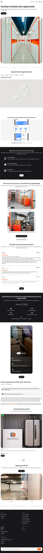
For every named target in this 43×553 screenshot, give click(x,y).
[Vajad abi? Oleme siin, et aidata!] (34, 2)
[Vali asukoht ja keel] (36, 2)
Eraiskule (2, 518)
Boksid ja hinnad (4, 514)
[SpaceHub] (1, 1)
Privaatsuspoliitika (4, 531)
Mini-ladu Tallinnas (25, 514)
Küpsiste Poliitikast (19, 549)
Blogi (2, 529)
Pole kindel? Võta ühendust (21, 239)
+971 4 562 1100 (3, 537)
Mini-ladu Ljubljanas (26, 521)
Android (23, 529)
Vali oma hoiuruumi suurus (21, 236)
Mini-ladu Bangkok (25, 518)
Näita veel (21, 376)
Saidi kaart (3, 533)
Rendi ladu (3, 13)
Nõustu (39, 549)
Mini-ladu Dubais (25, 516)
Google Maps (39, 252)
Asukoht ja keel (25, 523)
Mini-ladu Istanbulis (26, 519)
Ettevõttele (3, 516)
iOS (23, 527)
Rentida (3, 455)
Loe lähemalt (21, 470)
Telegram (2, 543)
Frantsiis (31, 1)
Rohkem (21, 288)
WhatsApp (3, 541)
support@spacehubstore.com (10, 404)
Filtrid (2, 75)
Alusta (21, 175)
